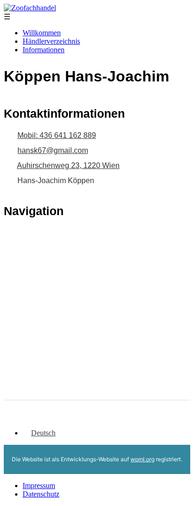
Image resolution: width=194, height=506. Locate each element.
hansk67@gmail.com (52, 150)
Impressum (39, 486)
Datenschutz (41, 494)
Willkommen (42, 33)
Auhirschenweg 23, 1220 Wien (68, 165)
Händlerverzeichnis (51, 41)
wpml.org (142, 459)
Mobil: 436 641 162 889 (56, 135)
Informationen (44, 50)
